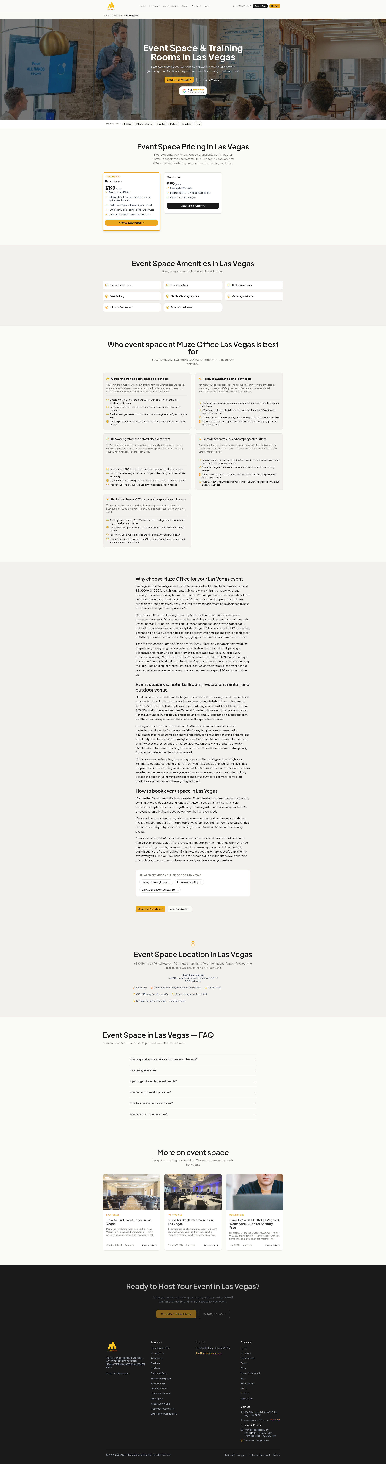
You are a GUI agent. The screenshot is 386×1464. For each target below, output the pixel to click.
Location (186, 124)
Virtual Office (157, 1353)
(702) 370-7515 (244, 6)
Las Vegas (117, 15)
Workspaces (169, 6)
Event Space (157, 1398)
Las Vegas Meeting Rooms (156, 882)
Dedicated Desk (159, 1373)
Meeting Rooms (159, 1388)
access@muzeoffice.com (256, 1420)
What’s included (144, 124)
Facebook (265, 1455)
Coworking (156, 1358)
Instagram (242, 1455)
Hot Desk (155, 1368)
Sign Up (274, 6)
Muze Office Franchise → (118, 1373)
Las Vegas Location (160, 1348)
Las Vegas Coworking (189, 882)
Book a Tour (260, 6)
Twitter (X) (230, 1455)
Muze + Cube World (250, 1373)
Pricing (127, 124)
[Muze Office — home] (111, 6)
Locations (154, 6)
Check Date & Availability (179, 79)
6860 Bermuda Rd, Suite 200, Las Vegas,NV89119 (261, 1414)
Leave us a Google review (257, 1440)
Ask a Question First (180, 909)
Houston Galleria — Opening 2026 (213, 1348)
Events (244, 1363)
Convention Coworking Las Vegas (160, 889)
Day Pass (155, 1363)
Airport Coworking (160, 1403)
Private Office (158, 1383)
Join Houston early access (208, 1353)
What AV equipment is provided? (193, 1092)
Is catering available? (193, 1070)
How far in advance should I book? (193, 1103)
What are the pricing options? (193, 1114)
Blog (206, 6)
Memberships (247, 1358)
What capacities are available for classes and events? (193, 1059)
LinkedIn (254, 1455)
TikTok (276, 1455)
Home (143, 6)
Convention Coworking (163, 1408)
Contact (196, 6)
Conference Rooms (161, 1393)
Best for (161, 124)
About (185, 6)
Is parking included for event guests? (193, 1081)
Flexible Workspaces (161, 1378)
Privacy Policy (248, 1383)
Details (173, 124)
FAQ (198, 124)
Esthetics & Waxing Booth (164, 1413)
